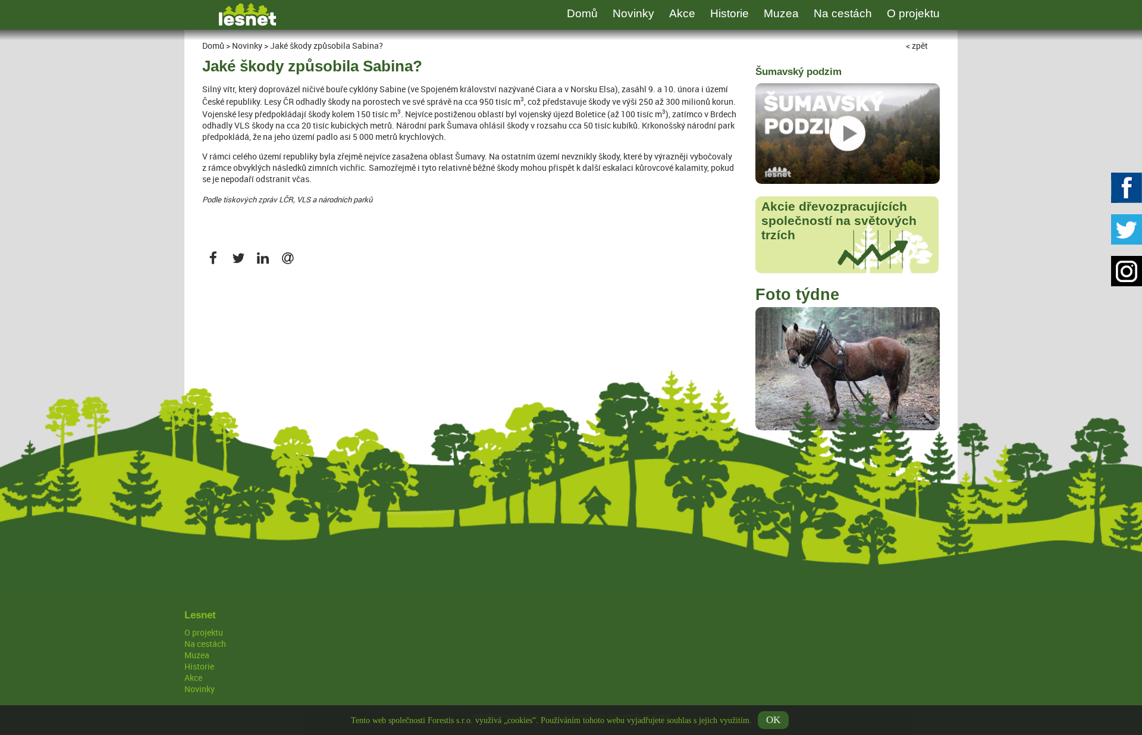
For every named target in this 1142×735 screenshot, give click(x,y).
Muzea (781, 13)
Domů (582, 13)
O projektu (913, 13)
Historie (729, 13)
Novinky (633, 13)
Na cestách (843, 13)
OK (773, 719)
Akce (682, 13)
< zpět (917, 45)
